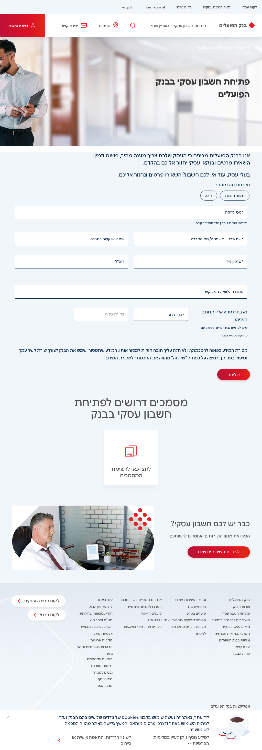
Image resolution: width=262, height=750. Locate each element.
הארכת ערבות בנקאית (97, 626)
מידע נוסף (105, 678)
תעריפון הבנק (99, 606)
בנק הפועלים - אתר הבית (237, 25)
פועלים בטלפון (195, 613)
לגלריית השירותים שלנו (219, 551)
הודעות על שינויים (100, 658)
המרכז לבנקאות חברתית (232, 633)
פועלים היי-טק (151, 613)
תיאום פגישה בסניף (236, 626)
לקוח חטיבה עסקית (217, 6)
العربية (127, 6)
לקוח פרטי (183, 6)
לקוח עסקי (249, 6)
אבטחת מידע (103, 633)
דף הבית (243, 47)
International (154, 6)
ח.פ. (208, 195)
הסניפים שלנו (196, 606)
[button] (131, 457)
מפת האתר (104, 685)
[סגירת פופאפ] (7, 717)
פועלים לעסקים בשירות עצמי (185, 619)
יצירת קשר (69, 25)
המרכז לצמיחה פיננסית (145, 606)
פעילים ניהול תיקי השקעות (143, 626)
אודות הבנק (241, 606)
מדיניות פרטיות (101, 639)
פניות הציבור (241, 653)
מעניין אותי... (158, 25)
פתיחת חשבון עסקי (190, 25)
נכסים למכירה (103, 672)
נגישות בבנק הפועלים (234, 639)
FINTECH (155, 619)
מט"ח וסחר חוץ (101, 619)
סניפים (104, 25)
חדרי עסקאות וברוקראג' (96, 613)
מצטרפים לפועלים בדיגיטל (231, 619)
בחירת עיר (174, 314)
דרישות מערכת (102, 665)
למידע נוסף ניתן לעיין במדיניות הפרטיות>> (181, 740)
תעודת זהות (234, 195)
